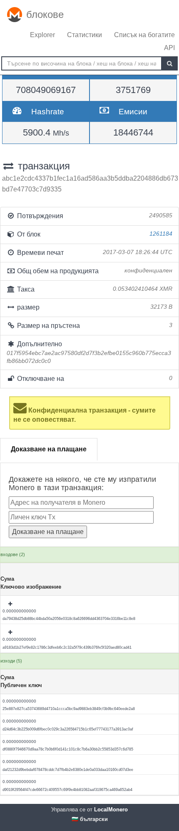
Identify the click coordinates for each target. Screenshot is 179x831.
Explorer (42, 34)
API (169, 47)
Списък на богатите (144, 34)
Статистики (84, 34)
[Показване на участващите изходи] (10, 604)
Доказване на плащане (49, 449)
